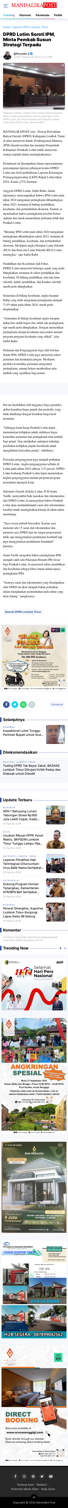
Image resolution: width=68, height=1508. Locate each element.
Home (6, 27)
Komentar (57, 704)
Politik (58, 15)
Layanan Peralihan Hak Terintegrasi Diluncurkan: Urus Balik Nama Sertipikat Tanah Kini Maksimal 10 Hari (23, 864)
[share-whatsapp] (23, 704)
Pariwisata (42, 15)
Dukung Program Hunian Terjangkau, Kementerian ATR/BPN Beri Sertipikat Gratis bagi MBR (21, 888)
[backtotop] (34, 1498)
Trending (9, 15)
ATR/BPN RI (12, 880)
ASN (7, 832)
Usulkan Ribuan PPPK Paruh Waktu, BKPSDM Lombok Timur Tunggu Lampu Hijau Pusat (23, 839)
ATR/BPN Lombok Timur (20, 856)
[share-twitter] (15, 704)
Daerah (10, 807)
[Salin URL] (32, 704)
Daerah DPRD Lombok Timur (23, 611)
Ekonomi (25, 15)
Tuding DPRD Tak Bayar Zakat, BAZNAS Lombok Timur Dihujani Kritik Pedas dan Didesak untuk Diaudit (32, 769)
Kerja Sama (48, 1489)
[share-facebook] (6, 704)
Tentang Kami (25, 1484)
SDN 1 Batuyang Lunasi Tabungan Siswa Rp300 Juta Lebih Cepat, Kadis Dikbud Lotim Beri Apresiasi (23, 815)
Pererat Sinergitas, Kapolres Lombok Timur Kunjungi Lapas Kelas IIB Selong (23, 912)
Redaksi (41, 1484)
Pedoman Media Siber (24, 1489)
